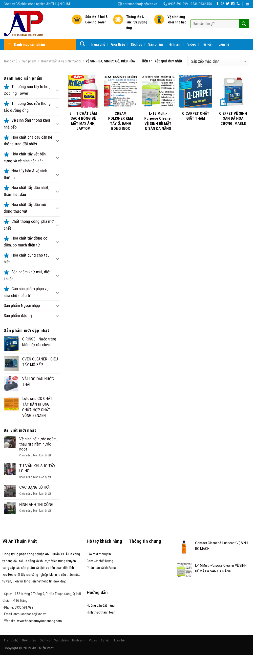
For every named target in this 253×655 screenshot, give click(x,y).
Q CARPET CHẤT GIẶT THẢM (195, 116)
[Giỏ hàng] (247, 3)
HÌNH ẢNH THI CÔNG (36, 504)
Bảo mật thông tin (99, 554)
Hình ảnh (175, 44)
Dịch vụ (136, 44)
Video (191, 44)
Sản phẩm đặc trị (18, 315)
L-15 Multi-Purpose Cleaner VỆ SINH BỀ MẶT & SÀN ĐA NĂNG (158, 121)
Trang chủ (98, 44)
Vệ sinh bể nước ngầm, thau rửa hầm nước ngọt (38, 443)
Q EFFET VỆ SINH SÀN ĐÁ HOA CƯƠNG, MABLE (233, 118)
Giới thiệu (118, 44)
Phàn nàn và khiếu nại (102, 568)
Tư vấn (207, 44)
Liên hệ (224, 44)
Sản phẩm (155, 44)
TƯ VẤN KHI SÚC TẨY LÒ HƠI (37, 468)
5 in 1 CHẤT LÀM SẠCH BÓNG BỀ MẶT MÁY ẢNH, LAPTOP (83, 121)
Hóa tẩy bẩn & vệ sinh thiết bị (61, 61)
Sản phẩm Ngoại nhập (22, 305)
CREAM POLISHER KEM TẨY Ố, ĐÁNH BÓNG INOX (120, 121)
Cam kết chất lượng (100, 561)
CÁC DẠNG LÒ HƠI (34, 487)
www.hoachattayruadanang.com (39, 621)
